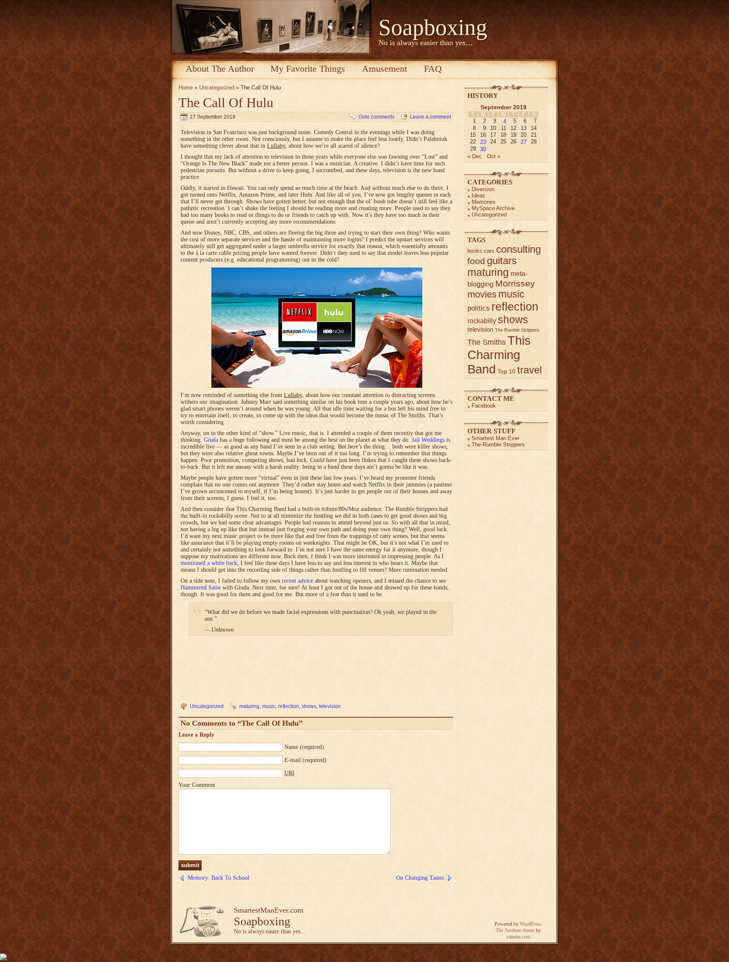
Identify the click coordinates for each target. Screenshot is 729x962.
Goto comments (376, 117)
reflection (288, 706)
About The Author (220, 68)
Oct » (493, 156)
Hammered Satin (201, 587)
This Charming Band (499, 354)
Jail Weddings (428, 440)
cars (489, 251)
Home (185, 87)
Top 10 (506, 371)
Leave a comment (430, 117)
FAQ (433, 68)
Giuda (211, 440)
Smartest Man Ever (495, 438)
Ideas (478, 195)
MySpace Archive (493, 208)
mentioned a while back (209, 563)
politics (478, 308)
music (268, 706)
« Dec (474, 156)
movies (482, 294)
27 (523, 142)
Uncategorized (216, 87)
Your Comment (196, 785)
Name (291, 747)
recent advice (297, 581)
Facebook (484, 406)
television (330, 706)
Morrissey (515, 283)
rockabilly (481, 320)
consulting (518, 249)
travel (529, 370)
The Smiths (486, 342)
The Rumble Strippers (517, 329)
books (474, 251)
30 (483, 149)
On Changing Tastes (420, 878)
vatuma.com (518, 937)
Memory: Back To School (218, 878)
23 (483, 142)
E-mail (292, 760)
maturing (249, 706)
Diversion (483, 189)
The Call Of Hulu (225, 102)
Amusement (384, 68)
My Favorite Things (307, 68)
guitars (502, 260)
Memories (484, 202)
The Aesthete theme (515, 930)
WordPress (531, 924)
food (476, 261)
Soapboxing (432, 27)
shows (309, 706)
